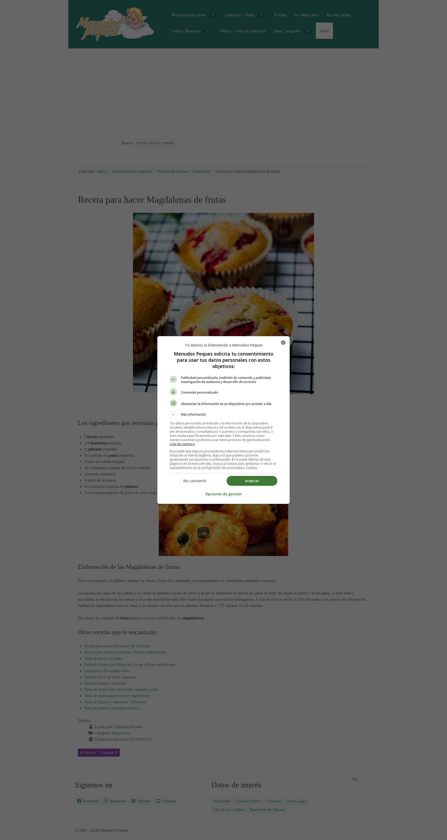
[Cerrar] (283, 342)
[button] (223, 414)
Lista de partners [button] (182, 444)
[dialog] (223, 420)
